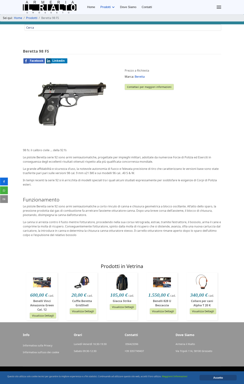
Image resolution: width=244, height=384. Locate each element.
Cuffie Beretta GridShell (82, 303)
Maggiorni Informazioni (174, 376)
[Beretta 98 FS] (72, 104)
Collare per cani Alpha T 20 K (202, 303)
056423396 (132, 344)
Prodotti (105, 7)
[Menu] (219, 7)
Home (91, 7)
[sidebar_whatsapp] (4, 190)
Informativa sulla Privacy (37, 345)
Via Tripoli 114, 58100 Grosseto (194, 351)
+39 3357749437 (134, 351)
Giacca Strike (122, 301)
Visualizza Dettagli (43, 315)
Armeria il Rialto (185, 344)
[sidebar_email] (4, 199)
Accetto (218, 377)
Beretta (140, 77)
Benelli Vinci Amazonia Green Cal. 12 (42, 305)
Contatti (147, 7)
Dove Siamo (128, 7)
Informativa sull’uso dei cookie (41, 352)
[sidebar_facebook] (4, 182)
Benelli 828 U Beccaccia (162, 303)
